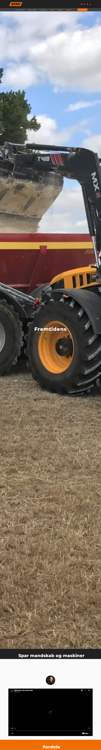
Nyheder (68, 9)
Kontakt (60, 9)
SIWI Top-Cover (32, 9)
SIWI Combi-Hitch (19, 9)
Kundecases (43, 9)
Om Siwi (52, 9)
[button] (82, 9)
